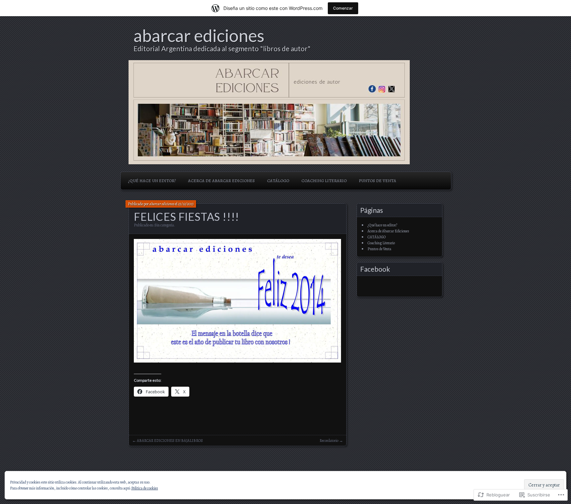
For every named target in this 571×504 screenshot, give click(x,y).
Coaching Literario (324, 180)
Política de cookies (144, 488)
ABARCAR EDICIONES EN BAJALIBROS (170, 440)
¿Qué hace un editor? (152, 180)
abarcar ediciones (198, 35)
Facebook (375, 269)
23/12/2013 (186, 204)
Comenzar (343, 8)
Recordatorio (329, 440)
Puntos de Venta (377, 180)
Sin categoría (164, 225)
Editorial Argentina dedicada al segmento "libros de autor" (222, 48)
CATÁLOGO (278, 180)
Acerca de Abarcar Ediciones (221, 180)
